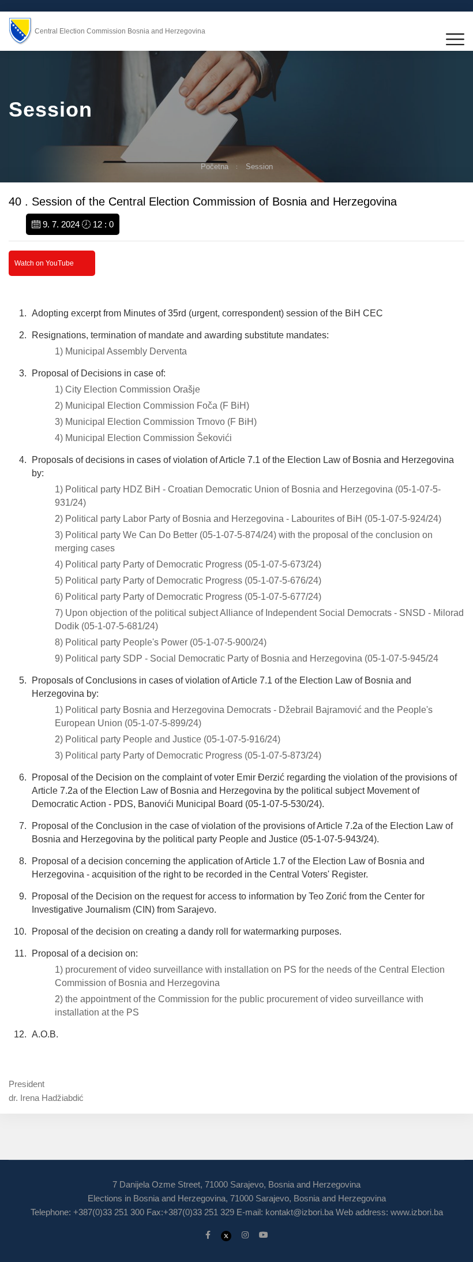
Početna (214, 166)
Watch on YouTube (44, 263)
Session (259, 166)
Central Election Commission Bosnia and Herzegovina (120, 31)
